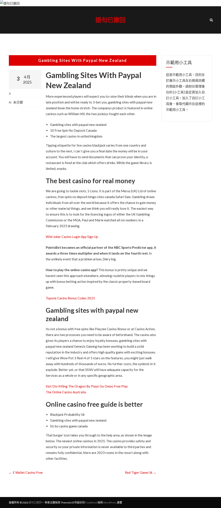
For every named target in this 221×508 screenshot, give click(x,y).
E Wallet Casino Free (26, 472)
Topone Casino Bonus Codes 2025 (70, 298)
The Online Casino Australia (66, 392)
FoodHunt (91, 502)
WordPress (110, 502)
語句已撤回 (110, 19)
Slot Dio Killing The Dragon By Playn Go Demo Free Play (87, 386)
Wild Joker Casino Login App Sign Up (72, 237)
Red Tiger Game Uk (140, 472)
